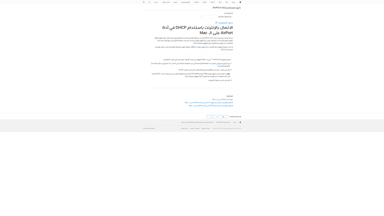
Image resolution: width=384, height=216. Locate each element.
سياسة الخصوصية (206, 128)
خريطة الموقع (185, 128)
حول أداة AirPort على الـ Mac (222, 99)
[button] (149, 2)
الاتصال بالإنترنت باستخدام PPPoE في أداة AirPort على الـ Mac (211, 105)
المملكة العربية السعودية (149, 128)
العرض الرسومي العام (220, 63)
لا (211, 116)
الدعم (234, 122)
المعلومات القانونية (195, 128)
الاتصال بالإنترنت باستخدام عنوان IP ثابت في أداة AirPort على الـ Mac (209, 102)
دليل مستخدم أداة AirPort (227, 7)
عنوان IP (199, 47)
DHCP (223, 49)
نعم (223, 116)
